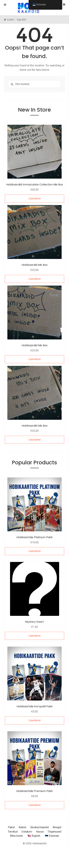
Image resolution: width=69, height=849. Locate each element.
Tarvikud (13, 831)
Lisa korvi (35, 198)
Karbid (22, 827)
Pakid (11, 827)
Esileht (10, 19)
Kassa (40, 831)
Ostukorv (27, 831)
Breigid (57, 827)
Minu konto (16, 835)
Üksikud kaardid (39, 827)
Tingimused (54, 831)
